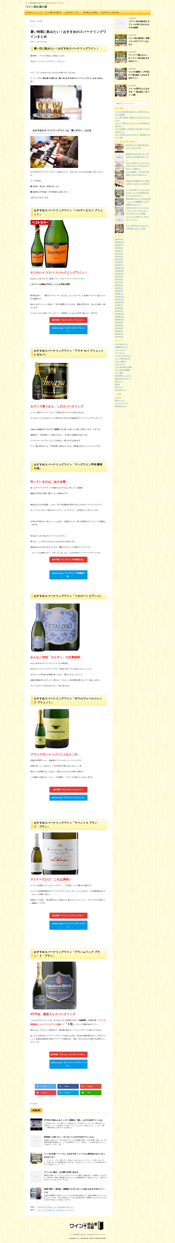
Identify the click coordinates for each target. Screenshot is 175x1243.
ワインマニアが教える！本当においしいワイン (55, 1210)
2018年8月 (119, 325)
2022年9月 (119, 245)
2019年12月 (119, 296)
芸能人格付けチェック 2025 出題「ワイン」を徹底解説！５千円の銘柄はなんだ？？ (138, 201)
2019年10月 (119, 302)
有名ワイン (119, 381)
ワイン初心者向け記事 (123, 367)
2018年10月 (119, 319)
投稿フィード (120, 400)
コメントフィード (121, 403)
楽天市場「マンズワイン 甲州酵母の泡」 (68, 559)
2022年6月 (119, 254)
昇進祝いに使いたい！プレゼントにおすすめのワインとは (69, 1137)
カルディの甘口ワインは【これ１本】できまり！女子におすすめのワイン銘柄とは (137, 166)
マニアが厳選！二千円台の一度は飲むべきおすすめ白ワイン (139, 75)
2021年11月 (119, 271)
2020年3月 (119, 288)
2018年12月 (119, 314)
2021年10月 (119, 274)
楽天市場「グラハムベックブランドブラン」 (68, 1054)
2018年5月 (119, 328)
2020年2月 (119, 291)
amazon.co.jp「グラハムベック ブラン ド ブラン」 (68, 1064)
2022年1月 (119, 265)
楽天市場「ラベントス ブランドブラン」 (68, 915)
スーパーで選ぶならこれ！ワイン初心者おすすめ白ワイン (139, 58)
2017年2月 (119, 337)
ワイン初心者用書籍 (122, 370)
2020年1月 (119, 294)
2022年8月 (119, 248)
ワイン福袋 (119, 373)
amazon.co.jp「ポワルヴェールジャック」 (68, 798)
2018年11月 (119, 317)
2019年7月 (119, 305)
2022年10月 (119, 242)
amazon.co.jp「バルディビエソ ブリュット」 (68, 329)
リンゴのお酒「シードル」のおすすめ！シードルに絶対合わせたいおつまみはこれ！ (137, 193)
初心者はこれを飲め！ (91, 12)
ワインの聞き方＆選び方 (52, 12)
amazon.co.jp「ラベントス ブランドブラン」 (68, 925)
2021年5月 (119, 282)
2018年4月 (119, 331)
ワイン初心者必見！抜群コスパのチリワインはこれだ (139, 41)
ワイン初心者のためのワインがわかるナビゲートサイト (87, 1234)
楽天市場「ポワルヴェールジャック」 (68, 790)
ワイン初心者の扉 (36, 6)
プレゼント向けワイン (123, 356)
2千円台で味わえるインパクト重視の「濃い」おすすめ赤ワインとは (73, 1120)
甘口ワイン (119, 387)
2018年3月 (119, 334)
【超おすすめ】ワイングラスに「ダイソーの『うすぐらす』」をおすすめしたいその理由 (137, 210)
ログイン (118, 397)
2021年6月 (119, 279)
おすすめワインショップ (33, 12)
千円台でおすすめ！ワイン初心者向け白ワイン (55, 1207)
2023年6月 (119, 239)
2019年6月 (119, 308)
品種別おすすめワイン (123, 379)
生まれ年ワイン (121, 390)
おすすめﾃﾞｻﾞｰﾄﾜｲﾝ (72, 12)
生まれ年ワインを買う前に (110, 12)
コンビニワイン (121, 350)
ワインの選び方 (121, 361)
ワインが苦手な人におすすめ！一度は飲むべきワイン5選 (139, 92)
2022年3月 (119, 262)
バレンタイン (120, 353)
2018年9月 (119, 322)
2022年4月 (119, 259)
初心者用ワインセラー (123, 376)
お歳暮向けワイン (121, 347)
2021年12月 (119, 268)
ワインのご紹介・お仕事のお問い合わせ (61, 1172)
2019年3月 (119, 311)
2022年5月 (119, 256)
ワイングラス (120, 364)
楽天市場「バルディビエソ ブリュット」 (68, 320)
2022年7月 (119, 251)
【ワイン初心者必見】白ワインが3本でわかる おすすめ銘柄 (139, 24)
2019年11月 (119, 299)
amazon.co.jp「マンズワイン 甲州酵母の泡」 (68, 574)
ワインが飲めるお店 (122, 358)
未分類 (34, 1103)
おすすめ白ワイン (121, 344)
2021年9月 (119, 276)
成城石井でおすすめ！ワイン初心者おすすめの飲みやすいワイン (137, 157)
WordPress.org (120, 406)
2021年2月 (119, 285)
